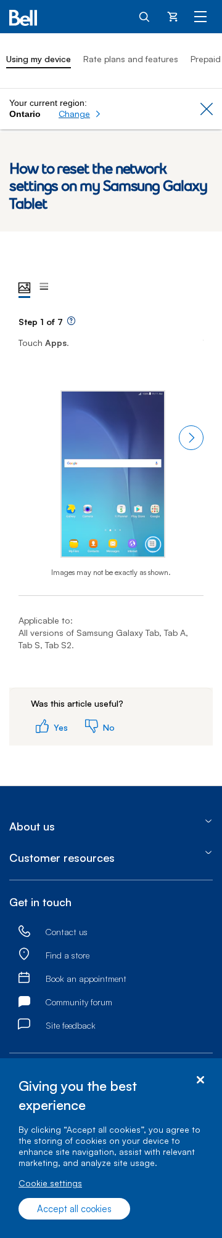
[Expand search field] (145, 16)
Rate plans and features (130, 59)
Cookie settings (50, 1183)
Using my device (38, 59)
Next (191, 437)
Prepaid (206, 59)
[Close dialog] (200, 1080)
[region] (111, 1148)
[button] (80, 114)
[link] (24, 931)
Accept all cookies (74, 1209)
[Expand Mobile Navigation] (200, 16)
